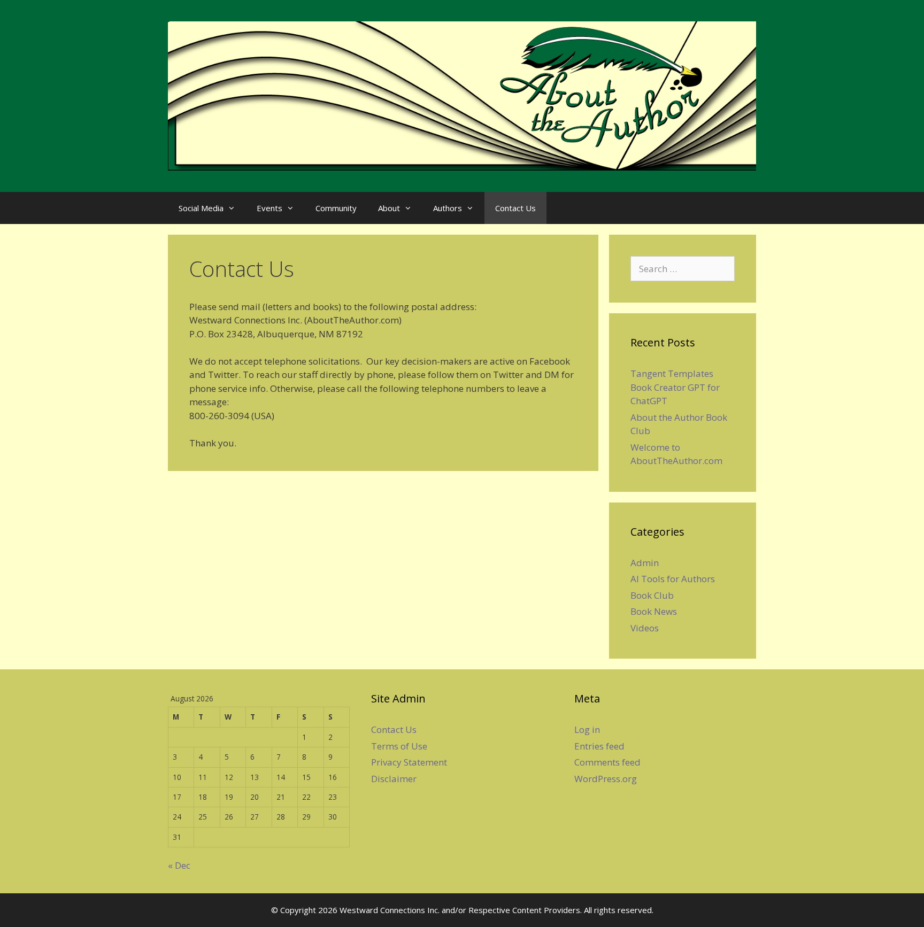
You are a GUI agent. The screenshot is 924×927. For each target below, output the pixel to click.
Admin (644, 563)
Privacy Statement (409, 762)
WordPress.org (605, 778)
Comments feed (607, 762)
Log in (587, 729)
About (389, 208)
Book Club (652, 595)
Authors (447, 208)
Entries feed (599, 746)
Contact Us (515, 208)
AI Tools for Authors (672, 579)
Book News (653, 611)
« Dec (179, 865)
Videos (644, 628)
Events (269, 208)
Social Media (201, 208)
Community (336, 208)
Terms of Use (399, 746)
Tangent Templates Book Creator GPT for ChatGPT (675, 387)
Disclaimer (394, 778)
